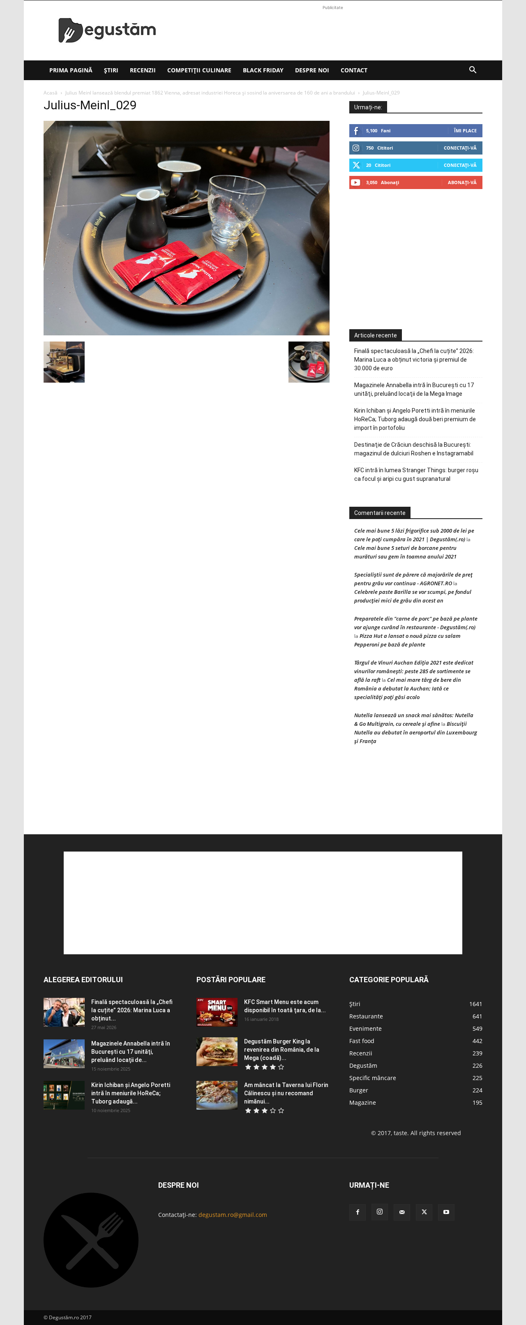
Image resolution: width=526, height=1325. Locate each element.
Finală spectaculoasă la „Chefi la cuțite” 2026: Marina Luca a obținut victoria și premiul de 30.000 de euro (414, 360)
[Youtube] (446, 1212)
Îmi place (465, 130)
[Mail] (402, 1212)
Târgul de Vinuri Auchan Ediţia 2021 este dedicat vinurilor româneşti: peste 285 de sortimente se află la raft (413, 671)
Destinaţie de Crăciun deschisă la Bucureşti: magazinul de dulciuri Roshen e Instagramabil (413, 449)
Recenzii (143, 70)
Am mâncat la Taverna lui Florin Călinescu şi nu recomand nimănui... (286, 1093)
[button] (472, 71)
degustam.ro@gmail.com (232, 1215)
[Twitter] (424, 1212)
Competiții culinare (199, 70)
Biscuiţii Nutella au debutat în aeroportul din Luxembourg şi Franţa (415, 732)
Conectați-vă (460, 148)
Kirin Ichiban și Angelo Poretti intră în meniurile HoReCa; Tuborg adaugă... (130, 1093)
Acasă (51, 92)
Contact (354, 70)
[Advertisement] (332, 30)
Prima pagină (70, 70)
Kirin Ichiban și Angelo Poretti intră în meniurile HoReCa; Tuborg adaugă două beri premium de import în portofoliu (415, 419)
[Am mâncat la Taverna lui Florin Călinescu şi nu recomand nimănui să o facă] (217, 1095)
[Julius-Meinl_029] (187, 333)
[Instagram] (379, 1212)
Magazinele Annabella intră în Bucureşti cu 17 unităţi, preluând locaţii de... (130, 1051)
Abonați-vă (462, 182)
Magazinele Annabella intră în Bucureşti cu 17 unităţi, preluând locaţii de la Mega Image (414, 389)
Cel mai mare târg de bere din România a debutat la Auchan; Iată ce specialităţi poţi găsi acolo (407, 688)
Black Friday (263, 70)
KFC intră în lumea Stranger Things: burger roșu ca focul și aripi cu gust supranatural (416, 474)
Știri (111, 70)
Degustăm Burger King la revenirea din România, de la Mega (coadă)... (281, 1049)
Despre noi (312, 70)
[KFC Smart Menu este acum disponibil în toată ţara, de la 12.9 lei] (217, 1012)
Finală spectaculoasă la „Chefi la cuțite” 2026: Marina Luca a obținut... (132, 1010)
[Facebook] (357, 1212)
